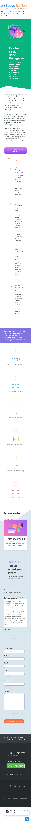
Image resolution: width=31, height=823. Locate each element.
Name (6, 655)
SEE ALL (22, 597)
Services (18, 11)
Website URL (9, 648)
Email (6, 663)
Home (3, 11)
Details (6, 691)
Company (7, 681)
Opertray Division (15, 539)
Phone (6, 670)
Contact (3, 13)
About (10, 11)
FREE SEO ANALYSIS (17, 13)
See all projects (9, 519)
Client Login (5, 15)
